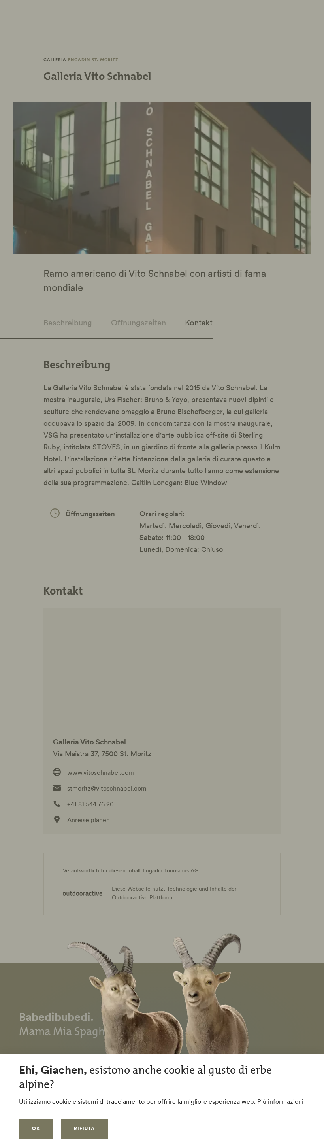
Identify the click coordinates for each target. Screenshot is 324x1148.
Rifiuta (84, 1128)
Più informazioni (280, 1101)
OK (36, 1128)
